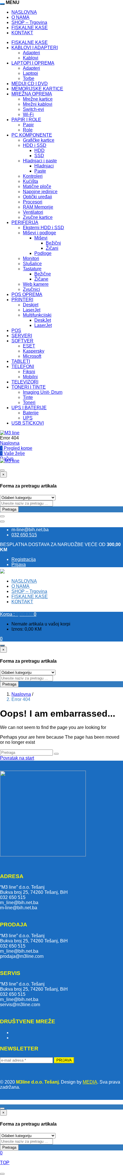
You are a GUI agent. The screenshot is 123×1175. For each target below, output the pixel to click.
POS (16, 330)
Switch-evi (33, 109)
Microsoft (32, 356)
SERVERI (21, 335)
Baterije (31, 412)
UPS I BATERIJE (29, 407)
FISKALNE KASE (29, 27)
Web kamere (36, 284)
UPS (28, 417)
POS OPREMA (26, 294)
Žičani (52, 248)
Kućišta (30, 181)
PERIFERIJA (24, 222)
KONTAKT (22, 32)
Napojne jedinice (40, 191)
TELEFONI (22, 366)
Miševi (40, 237)
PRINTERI (22, 299)
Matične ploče (37, 186)
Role (28, 129)
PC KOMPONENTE (31, 135)
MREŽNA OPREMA (31, 93)
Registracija (23, 559)
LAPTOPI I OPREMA (32, 63)
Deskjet (30, 304)
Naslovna (9, 443)
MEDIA (90, 1082)
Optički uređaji (37, 196)
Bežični (53, 243)
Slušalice (32, 263)
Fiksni (29, 371)
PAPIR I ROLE (26, 119)
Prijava (18, 564)
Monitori (31, 258)
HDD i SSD (34, 145)
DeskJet (42, 320)
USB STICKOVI (27, 423)
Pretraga (9, 509)
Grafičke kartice (38, 140)
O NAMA (20, 17)
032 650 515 (24, 534)
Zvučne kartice (38, 217)
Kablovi (30, 57)
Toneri (29, 402)
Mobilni (30, 376)
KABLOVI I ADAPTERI (34, 47)
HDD (39, 150)
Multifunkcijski (37, 315)
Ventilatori (33, 212)
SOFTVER (22, 340)
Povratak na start (17, 758)
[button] (18, 614)
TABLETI (20, 361)
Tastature (32, 268)
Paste (40, 171)
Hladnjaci (44, 165)
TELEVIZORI (24, 381)
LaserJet (31, 309)
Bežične (42, 273)
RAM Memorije (38, 207)
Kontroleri (33, 176)
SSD (39, 155)
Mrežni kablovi (37, 104)
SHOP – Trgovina (29, 22)
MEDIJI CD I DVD (29, 83)
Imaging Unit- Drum (42, 392)
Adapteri (31, 52)
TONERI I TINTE (28, 387)
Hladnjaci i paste (40, 160)
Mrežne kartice (38, 99)
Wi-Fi (28, 114)
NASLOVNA (24, 12)
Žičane (41, 279)
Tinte (28, 397)
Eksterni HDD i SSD (43, 227)
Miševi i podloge (39, 232)
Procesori (32, 201)
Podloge (42, 253)
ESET (29, 345)
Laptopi (30, 73)
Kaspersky (33, 351)
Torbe (28, 78)
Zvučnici (31, 289)
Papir (28, 124)
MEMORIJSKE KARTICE (37, 88)
